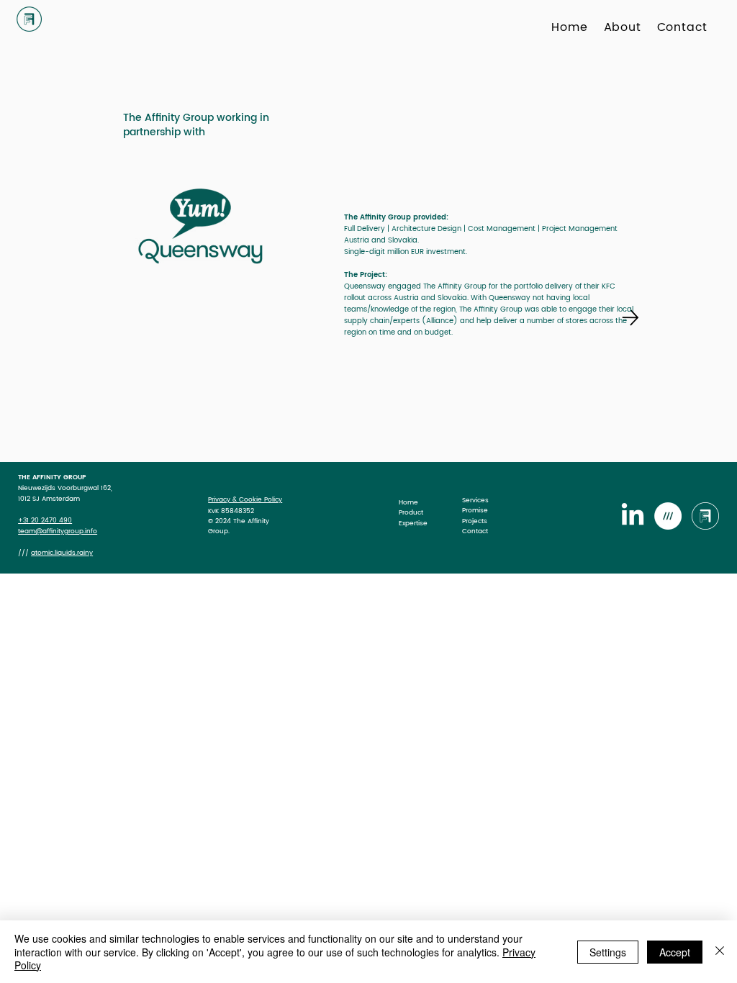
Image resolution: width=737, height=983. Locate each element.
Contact (475, 531)
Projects (474, 521)
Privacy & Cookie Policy (245, 499)
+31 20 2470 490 (45, 520)
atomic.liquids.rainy (62, 553)
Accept (674, 952)
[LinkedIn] (632, 516)
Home (408, 502)
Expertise (413, 523)
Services (475, 500)
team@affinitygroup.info (57, 531)
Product (411, 512)
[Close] (719, 951)
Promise (475, 510)
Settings (607, 952)
